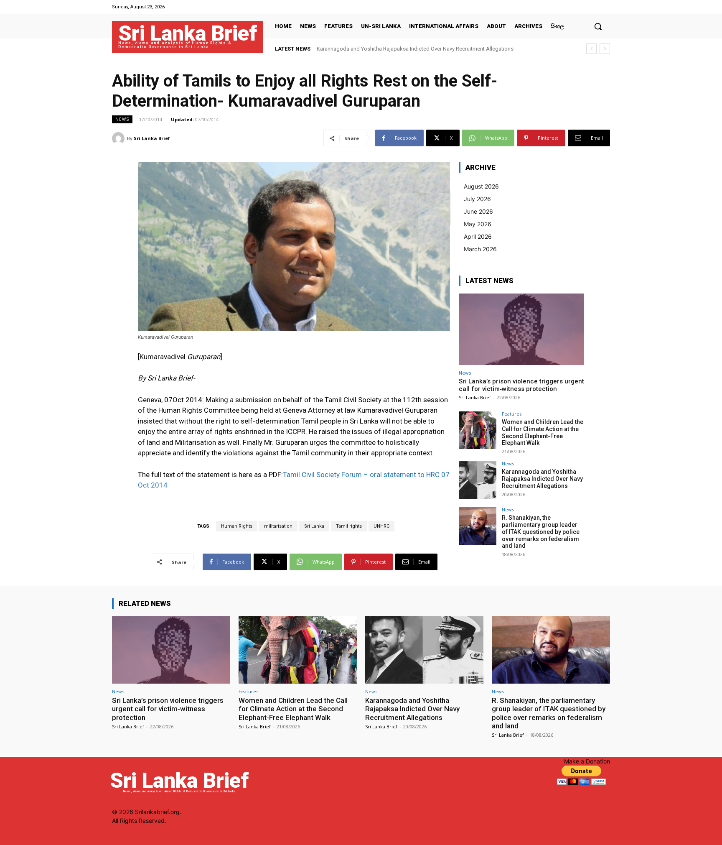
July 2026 (477, 198)
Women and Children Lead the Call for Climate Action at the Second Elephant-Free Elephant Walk (542, 432)
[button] (598, 26)
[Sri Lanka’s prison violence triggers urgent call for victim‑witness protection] (521, 329)
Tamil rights (349, 526)
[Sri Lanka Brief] (119, 138)
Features (511, 413)
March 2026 (480, 249)
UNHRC (381, 526)
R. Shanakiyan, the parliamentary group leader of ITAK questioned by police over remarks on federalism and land (541, 531)
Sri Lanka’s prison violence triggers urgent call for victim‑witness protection (521, 385)
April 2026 (478, 236)
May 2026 (477, 223)
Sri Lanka (314, 526)
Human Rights (236, 526)
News (122, 119)
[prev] (591, 48)
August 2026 (481, 186)
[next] (605, 48)
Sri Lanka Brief (152, 138)
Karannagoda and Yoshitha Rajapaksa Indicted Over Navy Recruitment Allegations (415, 49)
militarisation (278, 526)
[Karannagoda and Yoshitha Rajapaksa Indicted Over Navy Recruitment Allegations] (477, 480)
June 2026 (478, 211)
